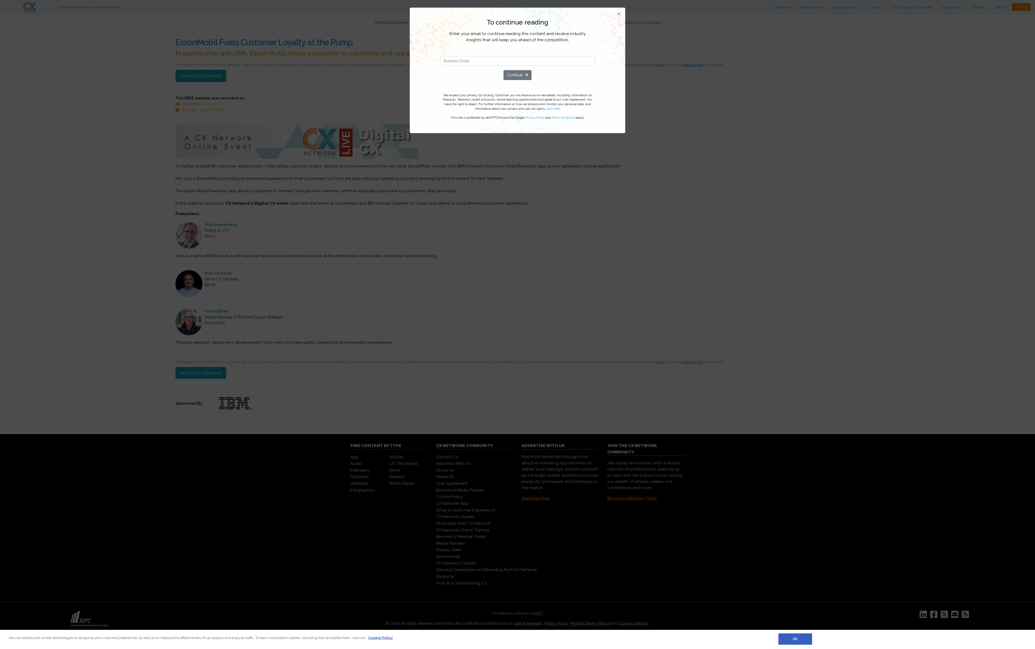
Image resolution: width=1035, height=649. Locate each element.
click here (553, 109)
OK (795, 639)
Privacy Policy (535, 117)
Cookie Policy (380, 638)
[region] (517, 639)
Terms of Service (563, 117)
